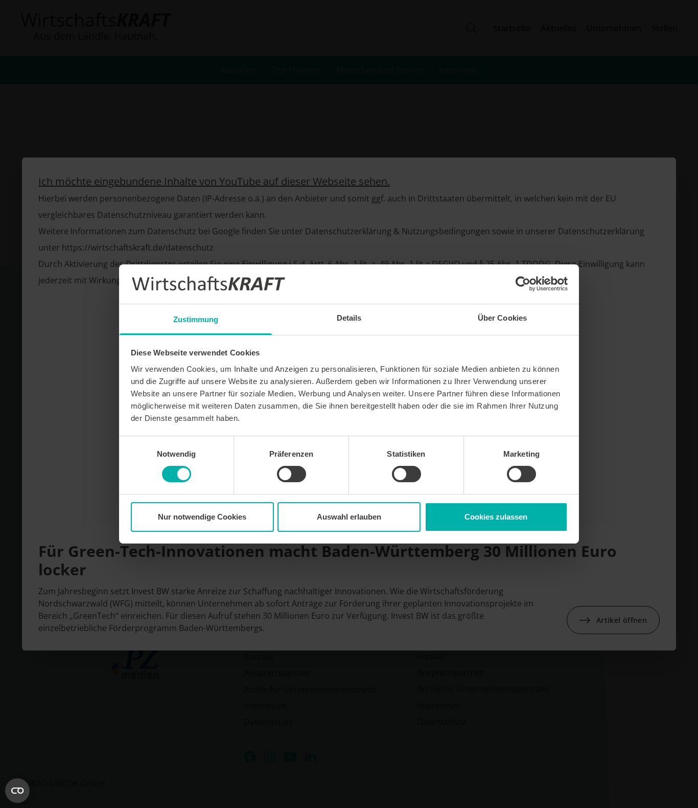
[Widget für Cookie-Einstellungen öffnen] (17, 790)
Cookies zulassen (495, 516)
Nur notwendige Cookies (202, 516)
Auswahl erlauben (349, 516)
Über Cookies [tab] (502, 317)
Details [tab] (349, 317)
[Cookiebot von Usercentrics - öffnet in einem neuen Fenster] (523, 283)
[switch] (291, 474)
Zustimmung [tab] (196, 319)
